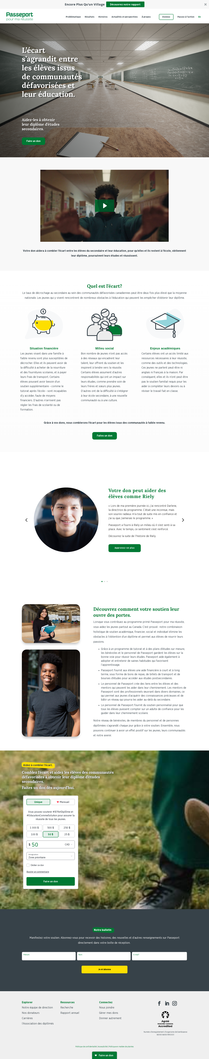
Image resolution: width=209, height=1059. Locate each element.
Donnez (166, 17)
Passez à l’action (185, 17)
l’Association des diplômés (38, 1023)
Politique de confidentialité (86, 1047)
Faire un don (33, 141)
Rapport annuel (69, 1013)
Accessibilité (102, 1047)
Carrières (27, 1018)
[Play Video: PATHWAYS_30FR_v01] (104, 206)
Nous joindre (106, 1007)
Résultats (89, 17)
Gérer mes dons (108, 1013)
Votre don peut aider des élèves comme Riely (137, 493)
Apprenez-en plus (125, 548)
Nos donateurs (30, 1013)
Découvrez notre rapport (125, 4)
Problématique (73, 17)
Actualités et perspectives (125, 17)
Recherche (66, 1007)
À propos (146, 17)
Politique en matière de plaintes (121, 1047)
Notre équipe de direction (37, 1007)
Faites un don (104, 436)
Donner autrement (110, 1018)
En (199, 17)
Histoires (103, 17)
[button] (104, 4)
